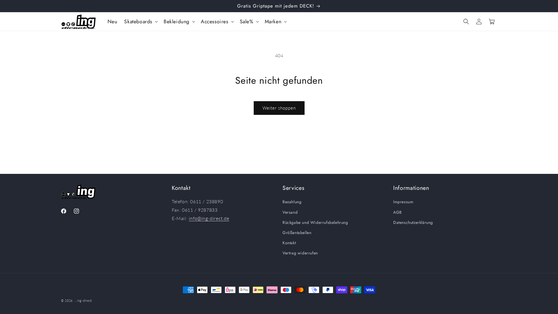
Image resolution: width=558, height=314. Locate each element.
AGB (397, 212)
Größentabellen (296, 233)
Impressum (403, 202)
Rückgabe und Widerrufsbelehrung (315, 222)
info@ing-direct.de (209, 218)
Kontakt (289, 243)
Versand (290, 212)
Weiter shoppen (279, 107)
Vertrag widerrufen (300, 253)
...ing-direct (83, 300)
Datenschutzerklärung (413, 222)
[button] (140, 21)
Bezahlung (291, 202)
